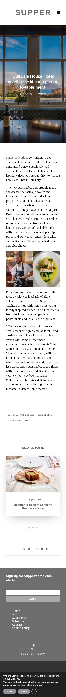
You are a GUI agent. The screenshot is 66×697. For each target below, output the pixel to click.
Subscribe (18, 621)
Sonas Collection (16, 157)
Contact (17, 624)
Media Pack (19, 618)
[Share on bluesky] (42, 549)
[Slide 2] (33, 528)
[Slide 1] (29, 528)
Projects (41, 94)
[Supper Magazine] (33, 12)
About (16, 614)
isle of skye (45, 415)
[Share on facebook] (20, 549)
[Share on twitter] (24, 549)
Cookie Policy (21, 628)
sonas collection (18, 420)
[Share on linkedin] (33, 549)
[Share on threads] (29, 549)
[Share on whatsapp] (37, 549)
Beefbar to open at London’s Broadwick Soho (33, 506)
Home (16, 611)
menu (21, 171)
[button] (58, 12)
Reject (24, 691)
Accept (10, 691)
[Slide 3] (37, 528)
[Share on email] (46, 549)
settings (37, 685)
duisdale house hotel (21, 415)
